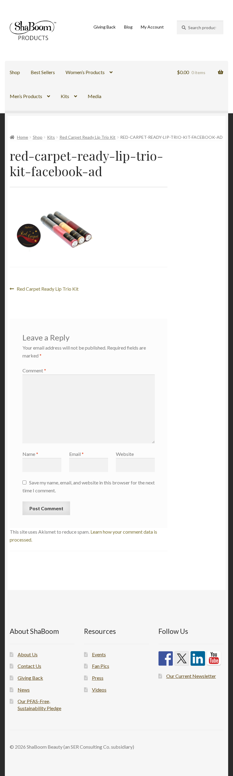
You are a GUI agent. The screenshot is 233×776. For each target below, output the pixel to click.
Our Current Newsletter (191, 676)
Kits (65, 96)
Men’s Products (26, 96)
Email (76, 454)
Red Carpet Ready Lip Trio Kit (87, 137)
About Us (28, 654)
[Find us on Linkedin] (198, 658)
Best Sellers (43, 72)
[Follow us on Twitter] (181, 658)
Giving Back (104, 26)
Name (30, 454)
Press (97, 678)
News (24, 689)
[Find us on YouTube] (214, 658)
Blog (128, 26)
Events (99, 654)
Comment (34, 370)
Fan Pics (100, 666)
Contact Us (29, 666)
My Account (152, 26)
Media (94, 96)
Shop (15, 72)
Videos (99, 689)
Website (125, 454)
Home (22, 137)
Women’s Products (85, 72)
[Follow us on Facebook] (165, 658)
